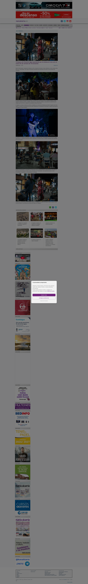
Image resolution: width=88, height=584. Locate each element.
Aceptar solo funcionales (44, 300)
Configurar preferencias (44, 298)
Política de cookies (50, 291)
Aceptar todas (44, 295)
